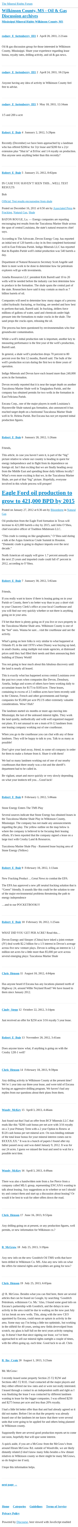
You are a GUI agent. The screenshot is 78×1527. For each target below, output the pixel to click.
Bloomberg (57, 509)
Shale (32, 212)
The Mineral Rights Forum (17, 3)
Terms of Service (56, 1506)
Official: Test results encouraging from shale (27, 201)
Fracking (7, 212)
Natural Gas (20, 212)
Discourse (22, 1522)
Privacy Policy (11, 1513)
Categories (19, 1506)
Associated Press (62, 208)
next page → (9, 1484)
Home (5, 1506)
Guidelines (36, 1506)
